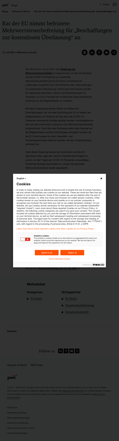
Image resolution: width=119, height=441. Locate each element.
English (20, 178)
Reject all (72, 252)
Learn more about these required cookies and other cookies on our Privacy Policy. (55, 229)
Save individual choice (59, 259)
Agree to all (46, 252)
